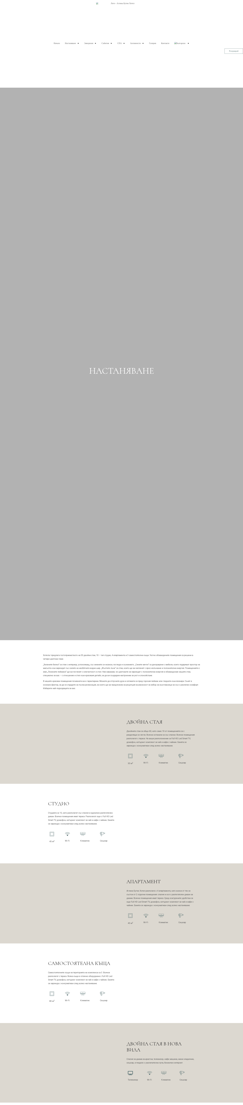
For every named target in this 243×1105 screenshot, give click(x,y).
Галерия (152, 43)
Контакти (165, 43)
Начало (57, 43)
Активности (135, 43)
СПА (119, 43)
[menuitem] (182, 43)
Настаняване (70, 43)
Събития (105, 43)
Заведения (88, 43)
